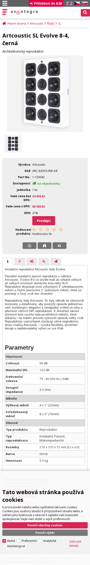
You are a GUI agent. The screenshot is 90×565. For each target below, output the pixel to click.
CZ (76, 3)
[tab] (7, 261)
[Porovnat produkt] (29, 245)
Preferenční (29, 541)
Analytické (49, 541)
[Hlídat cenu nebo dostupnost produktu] (44, 245)
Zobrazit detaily (75, 543)
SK (84, 3)
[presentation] (8, 261)
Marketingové (16, 546)
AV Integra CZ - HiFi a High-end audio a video (24, 12)
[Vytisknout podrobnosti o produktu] (59, 245)
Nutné (11, 541)
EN (68, 3)
